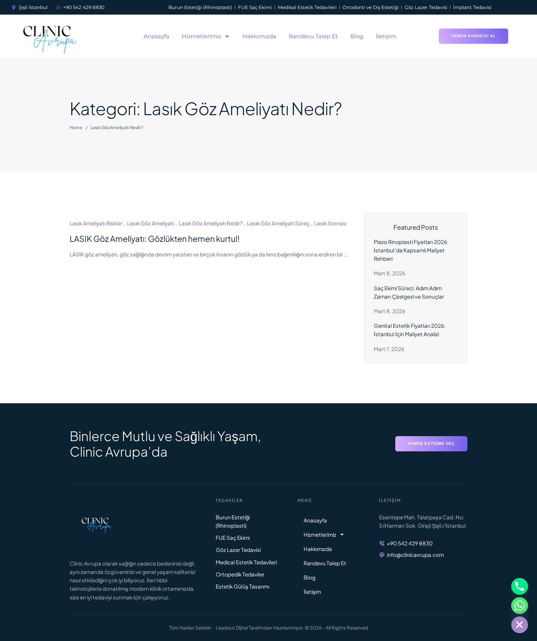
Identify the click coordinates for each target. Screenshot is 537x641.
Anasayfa (156, 36)
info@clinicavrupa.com (415, 554)
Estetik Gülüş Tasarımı (242, 586)
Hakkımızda (259, 36)
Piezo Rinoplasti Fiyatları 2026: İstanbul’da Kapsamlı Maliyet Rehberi (411, 250)
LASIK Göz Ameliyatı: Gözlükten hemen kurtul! (155, 238)
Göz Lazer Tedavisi (238, 549)
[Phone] (519, 586)
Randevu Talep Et (313, 36)
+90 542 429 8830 (410, 543)
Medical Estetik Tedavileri (246, 562)
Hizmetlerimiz (201, 36)
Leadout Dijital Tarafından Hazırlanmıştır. (260, 627)
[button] (473, 36)
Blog (356, 36)
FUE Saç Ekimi (233, 537)
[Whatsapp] (519, 605)
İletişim (386, 36)
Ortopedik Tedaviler (240, 574)
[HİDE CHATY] (519, 624)
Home (76, 127)
